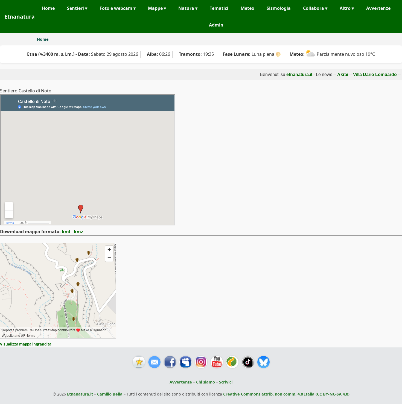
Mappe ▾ (157, 8)
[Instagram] (201, 362)
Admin (216, 25)
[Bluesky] (263, 362)
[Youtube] (217, 362)
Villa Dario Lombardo (368, 74)
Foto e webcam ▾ (118, 8)
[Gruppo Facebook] (185, 362)
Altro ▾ (347, 8)
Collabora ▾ (315, 8)
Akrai (336, 74)
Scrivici (225, 382)
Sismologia (279, 8)
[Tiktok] (248, 362)
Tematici (219, 8)
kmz (78, 232)
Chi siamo (205, 382)
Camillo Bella (110, 394)
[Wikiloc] (232, 362)
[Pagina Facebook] (170, 362)
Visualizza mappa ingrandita (25, 344)
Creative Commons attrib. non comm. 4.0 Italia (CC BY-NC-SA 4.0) (286, 394)
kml (66, 232)
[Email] (154, 362)
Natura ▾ (187, 8)
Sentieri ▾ (77, 8)
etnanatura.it (293, 74)
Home (48, 8)
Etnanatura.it (80, 394)
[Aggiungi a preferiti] (139, 362)
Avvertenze (378, 8)
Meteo (247, 8)
